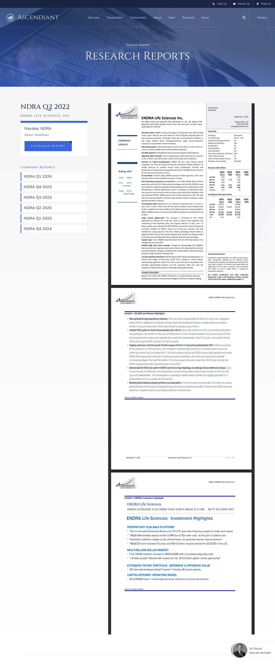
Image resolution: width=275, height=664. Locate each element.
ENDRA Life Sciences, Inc (45, 116)
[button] (93, 17)
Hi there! (256, 648)
